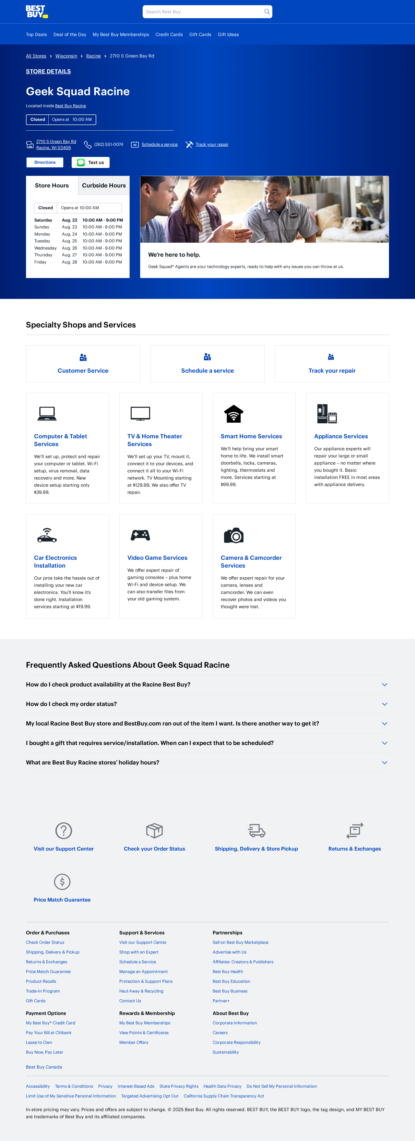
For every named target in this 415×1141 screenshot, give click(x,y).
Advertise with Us (229, 952)
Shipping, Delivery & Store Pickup (256, 848)
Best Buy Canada (44, 1067)
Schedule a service (207, 370)
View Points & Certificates (144, 1032)
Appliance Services (341, 435)
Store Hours (52, 185)
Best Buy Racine (70, 105)
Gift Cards (200, 34)
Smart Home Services (251, 435)
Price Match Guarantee (62, 899)
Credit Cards (169, 34)
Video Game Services (157, 557)
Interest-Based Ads (136, 1086)
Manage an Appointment (143, 971)
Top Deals (36, 34)
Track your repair (332, 370)
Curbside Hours (104, 185)
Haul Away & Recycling (141, 991)
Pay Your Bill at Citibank (49, 1032)
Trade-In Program (43, 991)
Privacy (105, 1086)
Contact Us (130, 1000)
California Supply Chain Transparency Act (224, 1095)
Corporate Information (235, 1022)
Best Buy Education (231, 981)
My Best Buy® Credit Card (50, 1022)
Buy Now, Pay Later (44, 1052)
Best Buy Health (228, 971)
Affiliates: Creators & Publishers (243, 961)
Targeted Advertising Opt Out (150, 1095)
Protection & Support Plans (145, 981)
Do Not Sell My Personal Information (282, 1086)
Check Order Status (45, 942)
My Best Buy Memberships (121, 34)
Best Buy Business (230, 991)
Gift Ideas (228, 34)
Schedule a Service (137, 961)
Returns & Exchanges (354, 848)
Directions (45, 162)
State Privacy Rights (179, 1086)
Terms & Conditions (74, 1086)
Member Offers (133, 1042)
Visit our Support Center (64, 848)
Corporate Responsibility (237, 1042)
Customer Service (83, 370)
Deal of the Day (69, 34)
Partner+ (221, 1000)
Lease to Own (39, 1042)
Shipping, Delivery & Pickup (52, 952)
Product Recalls (41, 981)
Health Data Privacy (223, 1086)
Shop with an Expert (139, 952)
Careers (220, 1032)
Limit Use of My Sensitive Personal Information (71, 1095)
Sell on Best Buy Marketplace (240, 942)
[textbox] (67, 474)
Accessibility (38, 1086)
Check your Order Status (154, 848)
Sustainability (226, 1052)
